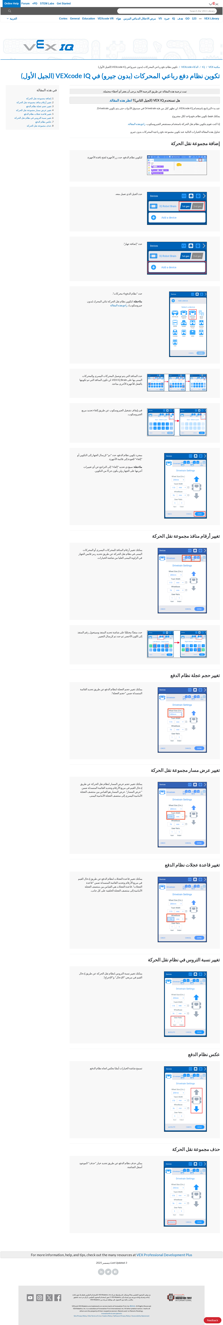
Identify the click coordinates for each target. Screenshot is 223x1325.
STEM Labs (47, 3)
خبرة (167, 18)
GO (187, 18)
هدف (180, 18)
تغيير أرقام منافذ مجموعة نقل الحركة (33, 102)
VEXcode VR (106, 18)
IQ (173, 18)
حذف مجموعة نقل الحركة (39, 125)
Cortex (63, 18)
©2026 (132, 1306)
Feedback (212, 1320)
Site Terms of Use (94, 1316)
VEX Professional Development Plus (164, 1255)
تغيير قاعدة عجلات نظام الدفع (37, 114)
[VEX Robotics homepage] (213, 3)
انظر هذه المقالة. (120, 100)
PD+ (34, 3)
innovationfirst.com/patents (111, 1313)
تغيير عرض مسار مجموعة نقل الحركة (33, 110)
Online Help (11, 3)
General (75, 18)
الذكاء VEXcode (189, 66)
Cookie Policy (107, 1316)
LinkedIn (101, 1272)
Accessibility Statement (140, 1316)
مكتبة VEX (214, 66)
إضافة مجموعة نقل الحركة (38, 98)
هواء (118, 18)
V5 (160, 18)
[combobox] (167, 11)
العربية (13, 18)
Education (88, 18)
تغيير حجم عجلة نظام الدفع (38, 106)
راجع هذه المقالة (136, 123)
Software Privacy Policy (121, 1316)
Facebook (115, 1272)
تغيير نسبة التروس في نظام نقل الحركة (32, 118)
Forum (25, 3)
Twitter (108, 1272)
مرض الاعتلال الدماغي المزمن (139, 18)
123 (194, 18)
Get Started (64, 3)
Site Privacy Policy (80, 1316)
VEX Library (211, 18)
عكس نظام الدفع (43, 122)
